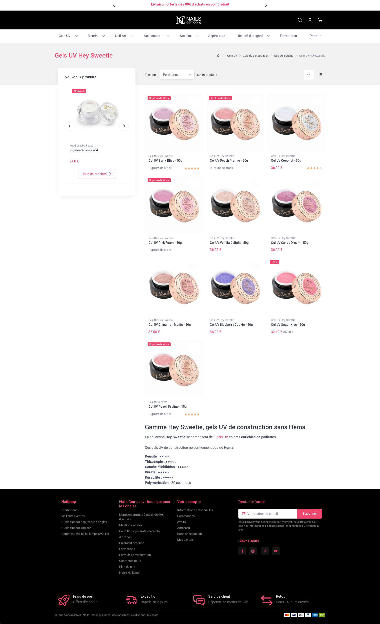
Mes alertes (185, 539)
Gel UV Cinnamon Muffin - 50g (169, 324)
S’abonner (309, 513)
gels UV (222, 437)
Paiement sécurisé (131, 543)
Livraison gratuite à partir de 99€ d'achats (141, 517)
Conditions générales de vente (139, 531)
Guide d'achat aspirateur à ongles (84, 522)
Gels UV (65, 36)
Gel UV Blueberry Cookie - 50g (231, 324)
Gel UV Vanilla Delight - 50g (229, 242)
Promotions (69, 510)
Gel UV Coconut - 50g (286, 160)
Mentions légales (130, 525)
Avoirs (181, 522)
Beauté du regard (250, 36)
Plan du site (127, 566)
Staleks (185, 36)
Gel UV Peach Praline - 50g (229, 160)
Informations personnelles (195, 510)
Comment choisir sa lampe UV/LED (85, 533)
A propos (125, 537)
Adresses (183, 528)
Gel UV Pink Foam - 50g (165, 242)
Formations (288, 36)
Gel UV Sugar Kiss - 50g (288, 324)
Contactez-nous (130, 561)
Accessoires (153, 36)
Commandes (186, 516)
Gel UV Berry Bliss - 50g (165, 160)
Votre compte (189, 501)
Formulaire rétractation (135, 555)
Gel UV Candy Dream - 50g (290, 242)
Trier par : (151, 74)
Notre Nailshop (129, 572)
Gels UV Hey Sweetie (160, 155)
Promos (315, 36)
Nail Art (120, 36)
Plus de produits (95, 174)
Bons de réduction (189, 533)
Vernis (93, 36)
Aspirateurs (216, 36)
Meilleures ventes (73, 516)
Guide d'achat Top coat (77, 528)
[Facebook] (242, 551)
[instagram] (253, 551)
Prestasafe (151, 615)
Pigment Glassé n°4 (83, 150)
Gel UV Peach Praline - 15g (167, 406)
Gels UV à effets (157, 401)
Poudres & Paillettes (81, 145)
